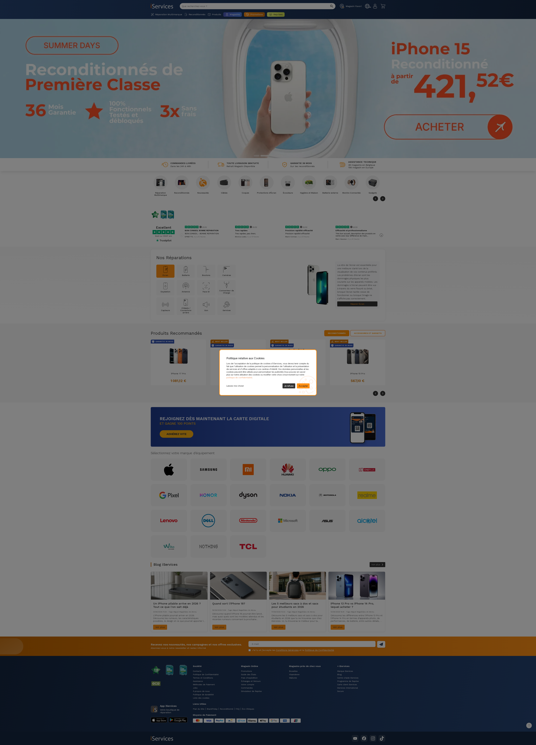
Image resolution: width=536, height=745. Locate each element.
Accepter (303, 385)
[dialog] (268, 372)
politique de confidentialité (239, 377)
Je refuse (289, 385)
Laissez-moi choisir (235, 386)
